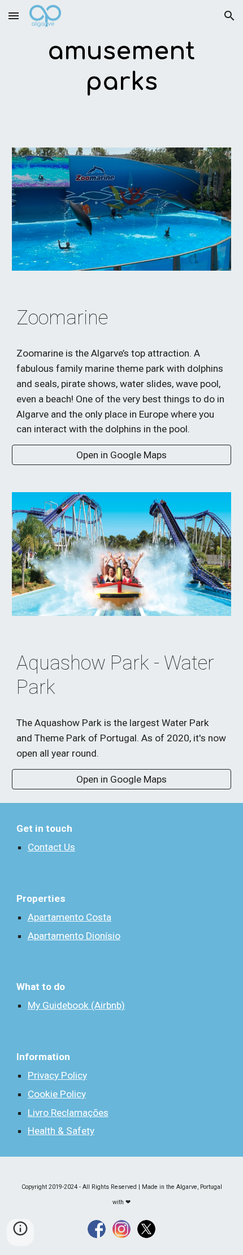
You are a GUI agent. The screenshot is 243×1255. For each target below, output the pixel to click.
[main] (122, 67)
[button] (13, 15)
